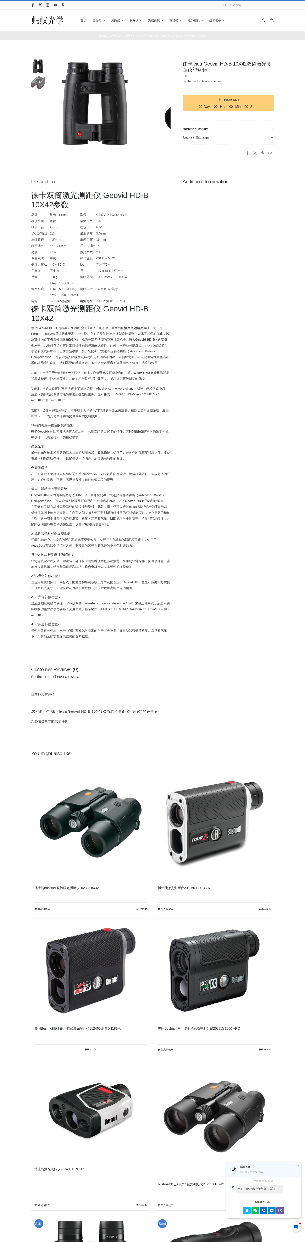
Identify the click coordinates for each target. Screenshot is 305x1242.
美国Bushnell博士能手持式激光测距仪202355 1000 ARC (199, 1028)
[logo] (47, 16)
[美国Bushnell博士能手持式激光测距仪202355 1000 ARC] (214, 970)
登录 (44, 721)
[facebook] (32, 5)
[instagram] (47, 5)
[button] (228, 129)
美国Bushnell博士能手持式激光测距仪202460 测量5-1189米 (77, 1028)
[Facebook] (247, 153)
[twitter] (40, 5)
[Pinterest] (262, 153)
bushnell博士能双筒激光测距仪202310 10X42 (191, 1184)
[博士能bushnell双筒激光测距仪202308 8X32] (90, 822)
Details (143, 909)
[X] (255, 153)
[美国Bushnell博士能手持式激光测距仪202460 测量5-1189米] (90, 970)
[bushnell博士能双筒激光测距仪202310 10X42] (214, 1118)
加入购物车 (43, 909)
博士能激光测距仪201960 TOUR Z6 (184, 888)
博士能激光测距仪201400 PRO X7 (59, 1169)
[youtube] (55, 5)
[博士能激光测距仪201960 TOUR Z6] (214, 822)
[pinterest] (63, 5)
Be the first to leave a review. (203, 81)
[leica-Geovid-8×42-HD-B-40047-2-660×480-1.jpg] (95, 103)
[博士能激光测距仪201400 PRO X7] (90, 1111)
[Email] (270, 153)
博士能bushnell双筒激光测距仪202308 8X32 (66, 888)
